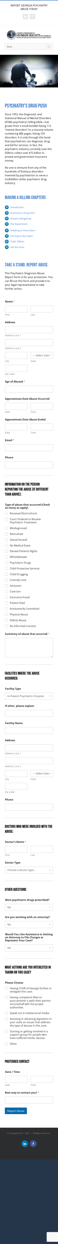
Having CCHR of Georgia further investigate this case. (31, 990)
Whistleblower (18, 557)
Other (13, 1044)
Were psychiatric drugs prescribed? (27, 899)
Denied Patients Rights (23, 551)
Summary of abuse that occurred (27, 634)
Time (33, 411)
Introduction (17, 207)
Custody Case (18, 580)
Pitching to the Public (21, 236)
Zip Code (10, 374)
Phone (9, 457)
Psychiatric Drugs (20, 562)
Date (7, 411)
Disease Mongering (20, 218)
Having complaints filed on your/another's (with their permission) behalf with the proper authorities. (30, 1002)
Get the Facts (17, 247)
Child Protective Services (25, 568)
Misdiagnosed (18, 528)
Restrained (16, 534)
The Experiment (18, 223)
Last (33, 314)
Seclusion (15, 585)
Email (9, 440)
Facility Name (14, 723)
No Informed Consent (23, 626)
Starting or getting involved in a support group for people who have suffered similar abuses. (29, 1035)
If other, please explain (19, 706)
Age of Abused (15, 381)
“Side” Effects (17, 241)
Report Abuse (15, 1111)
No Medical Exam (20, 545)
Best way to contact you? (22, 1092)
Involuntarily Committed (24, 608)
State (33, 361)
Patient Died (17, 603)
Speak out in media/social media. (30, 1013)
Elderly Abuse (18, 620)
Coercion (15, 591)
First (7, 314)
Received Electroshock (23, 513)
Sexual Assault (18, 539)
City (7, 361)
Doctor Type (12, 862)
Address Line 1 (13, 335)
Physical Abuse (19, 614)
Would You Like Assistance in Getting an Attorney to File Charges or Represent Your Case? (29, 937)
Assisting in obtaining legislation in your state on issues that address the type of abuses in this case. (31, 1022)
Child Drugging (19, 574)
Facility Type (13, 688)
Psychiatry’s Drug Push (22, 212)
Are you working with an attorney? (27, 917)
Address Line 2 (13, 348)
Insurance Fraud (20, 597)
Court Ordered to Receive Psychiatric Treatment (25, 521)
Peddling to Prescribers (22, 230)
